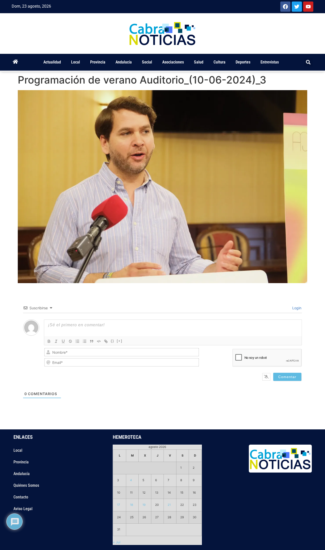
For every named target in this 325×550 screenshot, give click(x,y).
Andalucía (124, 62)
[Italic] (56, 341)
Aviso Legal (22, 508)
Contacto (20, 497)
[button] (308, 62)
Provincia (97, 62)
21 (169, 505)
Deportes (243, 62)
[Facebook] (285, 7)
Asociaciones (173, 62)
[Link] (105, 341)
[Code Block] (98, 341)
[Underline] (63, 341)
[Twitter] (297, 7)
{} (112, 341)
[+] (119, 341)
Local (75, 62)
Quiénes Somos (26, 485)
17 (118, 505)
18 (131, 505)
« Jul (116, 542)
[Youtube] (308, 7)
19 (143, 505)
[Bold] (49, 341)
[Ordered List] (77, 341)
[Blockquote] (91, 341)
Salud (198, 62)
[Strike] (70, 341)
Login (296, 308)
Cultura (219, 62)
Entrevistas (270, 62)
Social (147, 62)
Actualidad (52, 62)
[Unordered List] (84, 341)
